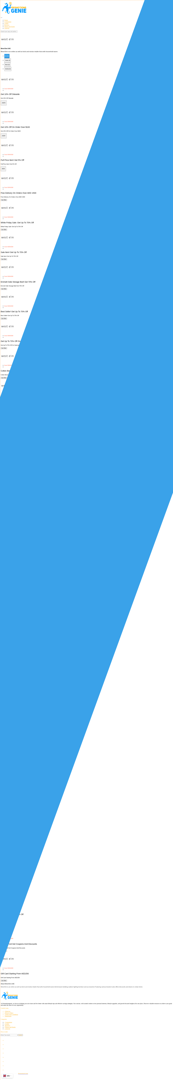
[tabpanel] (86, 576)
